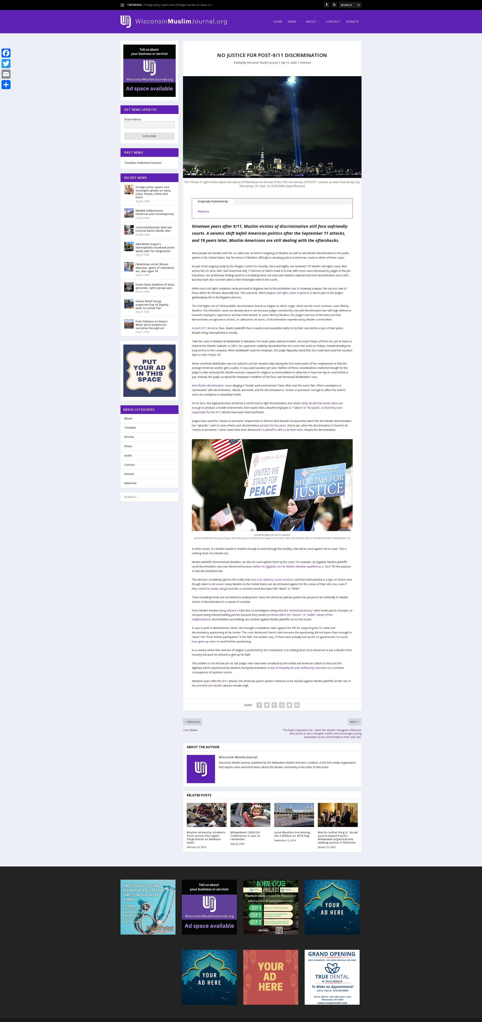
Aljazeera (203, 211)
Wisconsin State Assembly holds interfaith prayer (173, 5)
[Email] (6, 74)
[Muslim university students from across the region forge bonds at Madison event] (207, 815)
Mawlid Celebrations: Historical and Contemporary (155, 212)
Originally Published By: (213, 201)
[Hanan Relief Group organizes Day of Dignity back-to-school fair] (129, 303)
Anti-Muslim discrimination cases (212, 385)
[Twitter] (6, 63)
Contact (333, 22)
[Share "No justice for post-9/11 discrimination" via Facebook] (259, 705)
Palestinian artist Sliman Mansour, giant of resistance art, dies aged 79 (155, 267)
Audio (128, 455)
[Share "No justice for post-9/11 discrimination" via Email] (289, 705)
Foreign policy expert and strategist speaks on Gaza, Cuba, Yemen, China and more (153, 192)
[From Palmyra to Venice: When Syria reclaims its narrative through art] (129, 324)
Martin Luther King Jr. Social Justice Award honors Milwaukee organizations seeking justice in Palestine (338, 837)
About (311, 22)
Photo (128, 446)
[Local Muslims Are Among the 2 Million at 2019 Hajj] (294, 815)
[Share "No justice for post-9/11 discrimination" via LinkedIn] (282, 705)
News (292, 22)
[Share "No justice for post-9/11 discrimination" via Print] (297, 705)
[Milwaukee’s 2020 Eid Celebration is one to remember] (250, 815)
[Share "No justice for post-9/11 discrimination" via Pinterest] (274, 705)
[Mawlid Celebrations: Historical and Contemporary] (129, 213)
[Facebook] (6, 53)
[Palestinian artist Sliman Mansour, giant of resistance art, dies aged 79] (129, 266)
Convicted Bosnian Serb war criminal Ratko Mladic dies (154, 229)
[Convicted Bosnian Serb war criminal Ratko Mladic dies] (129, 230)
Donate (352, 22)
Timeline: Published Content (143, 163)
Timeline (130, 427)
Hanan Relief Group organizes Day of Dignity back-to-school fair (152, 304)
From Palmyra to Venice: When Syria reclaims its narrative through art (152, 325)
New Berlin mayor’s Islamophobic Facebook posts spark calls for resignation (155, 247)
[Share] (6, 84)
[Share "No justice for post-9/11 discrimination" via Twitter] (267, 705)
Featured (305, 62)
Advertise (130, 483)
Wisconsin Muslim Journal (262, 62)
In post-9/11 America (204, 328)
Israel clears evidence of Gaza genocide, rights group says (155, 286)
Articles (129, 437)
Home (277, 22)
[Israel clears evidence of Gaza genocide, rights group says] (129, 287)
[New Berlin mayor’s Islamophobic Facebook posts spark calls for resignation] (129, 246)
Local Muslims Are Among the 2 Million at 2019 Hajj (292, 834)
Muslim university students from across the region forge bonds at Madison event (206, 837)
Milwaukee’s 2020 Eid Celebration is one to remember (245, 836)
